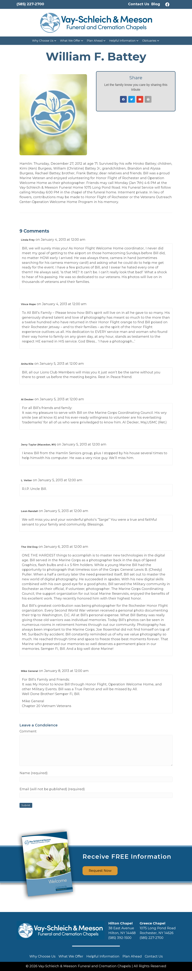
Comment (28, 731)
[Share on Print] (148, 99)
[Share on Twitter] (131, 99)
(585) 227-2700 (151, 938)
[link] (44, 40)
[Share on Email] (139, 99)
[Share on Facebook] (123, 99)
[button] (167, 5)
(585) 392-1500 (119, 938)
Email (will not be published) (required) (52, 789)
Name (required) (34, 773)
